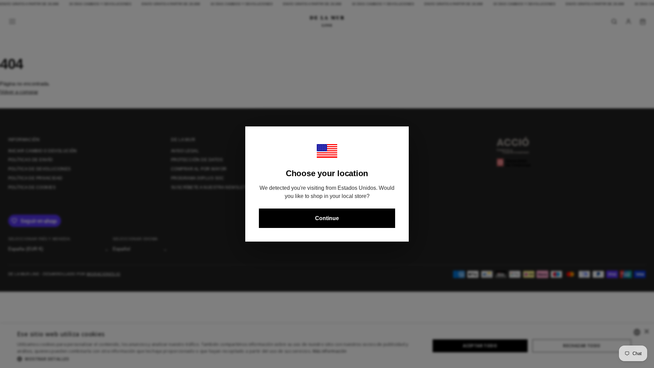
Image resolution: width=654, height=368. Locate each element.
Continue (327, 218)
